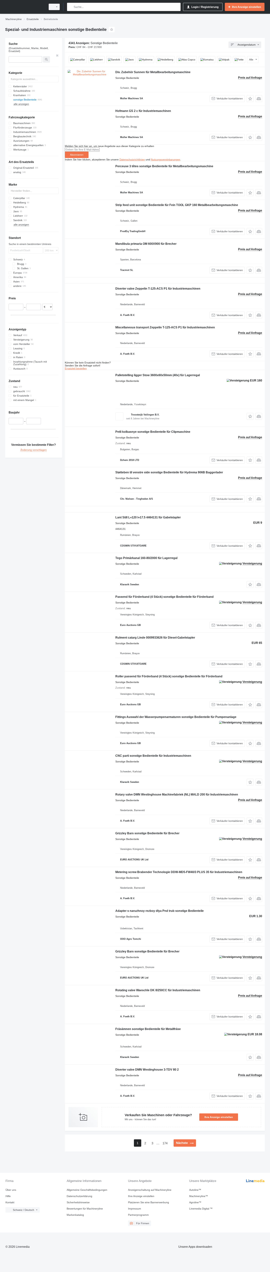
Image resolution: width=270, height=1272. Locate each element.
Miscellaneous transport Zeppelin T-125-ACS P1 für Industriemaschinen (165, 327)
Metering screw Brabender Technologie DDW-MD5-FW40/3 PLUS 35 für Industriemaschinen (178, 872)
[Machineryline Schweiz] (25, 7)
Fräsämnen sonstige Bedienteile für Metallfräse (148, 1029)
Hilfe (8, 1196)
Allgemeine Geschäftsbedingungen (87, 1189)
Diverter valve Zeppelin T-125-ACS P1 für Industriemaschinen (157, 288)
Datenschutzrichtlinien (132, 159)
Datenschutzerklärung (79, 1196)
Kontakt (10, 1202)
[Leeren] (57, 55)
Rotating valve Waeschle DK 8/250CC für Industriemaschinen (157, 990)
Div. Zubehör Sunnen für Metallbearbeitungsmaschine (152, 72)
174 (165, 1143)
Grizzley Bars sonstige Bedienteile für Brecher (147, 833)
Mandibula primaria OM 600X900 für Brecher (146, 243)
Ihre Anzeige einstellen (218, 1117)
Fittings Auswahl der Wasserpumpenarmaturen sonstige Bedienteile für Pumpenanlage (175, 717)
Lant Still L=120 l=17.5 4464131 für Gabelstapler (148, 517)
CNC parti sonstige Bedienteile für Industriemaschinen (153, 755)
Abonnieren (76, 154)
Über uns (11, 1189)
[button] (250, 98)
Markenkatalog (75, 1214)
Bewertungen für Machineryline (85, 1208)
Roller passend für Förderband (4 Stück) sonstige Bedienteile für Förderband (168, 676)
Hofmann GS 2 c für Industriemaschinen (143, 110)
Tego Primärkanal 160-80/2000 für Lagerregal (146, 558)
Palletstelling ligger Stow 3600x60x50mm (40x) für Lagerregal (157, 375)
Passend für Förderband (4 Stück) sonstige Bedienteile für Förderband (164, 596)
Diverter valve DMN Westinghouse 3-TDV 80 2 (147, 1069)
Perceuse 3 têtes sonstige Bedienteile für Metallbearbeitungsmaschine (164, 166)
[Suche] (70, 7)
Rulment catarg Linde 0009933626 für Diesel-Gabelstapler (155, 637)
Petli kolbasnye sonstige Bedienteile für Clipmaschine (152, 431)
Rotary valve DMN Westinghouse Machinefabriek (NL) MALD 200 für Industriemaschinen (176, 794)
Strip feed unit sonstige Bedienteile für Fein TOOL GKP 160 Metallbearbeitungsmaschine (176, 205)
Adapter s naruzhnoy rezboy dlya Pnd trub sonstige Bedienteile (159, 910)
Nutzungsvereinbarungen (165, 159)
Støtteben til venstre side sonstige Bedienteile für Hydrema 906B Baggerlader (169, 472)
